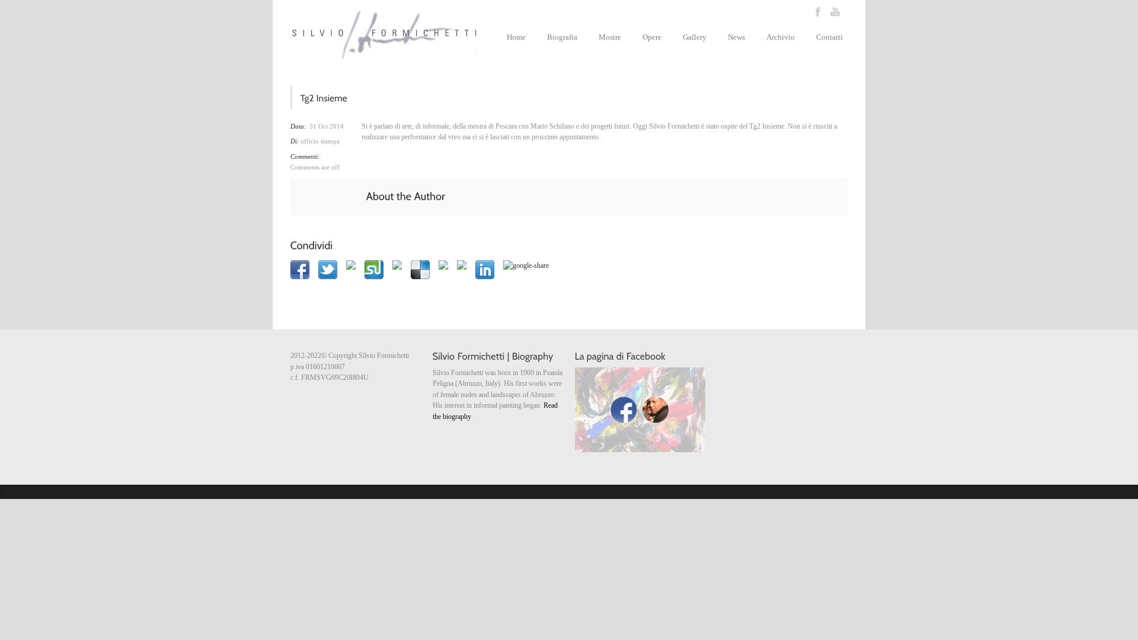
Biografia (562, 37)
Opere (651, 37)
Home (516, 37)
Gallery (695, 37)
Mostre (610, 37)
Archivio (780, 37)
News (736, 37)
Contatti (829, 37)
